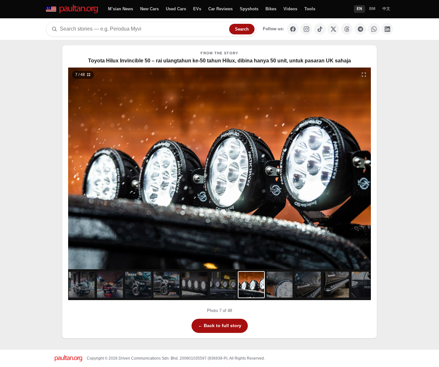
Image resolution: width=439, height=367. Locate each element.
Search (242, 29)
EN (359, 8)
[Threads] (347, 29)
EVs (197, 8)
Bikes (270, 8)
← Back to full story (219, 325)
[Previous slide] (106, 168)
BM (372, 8)
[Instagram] (306, 29)
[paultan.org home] (72, 9)
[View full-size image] (364, 75)
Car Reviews (220, 8)
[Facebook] (293, 29)
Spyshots (249, 8)
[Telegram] (360, 29)
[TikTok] (320, 29)
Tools (309, 8)
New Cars (149, 8)
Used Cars (176, 8)
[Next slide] (333, 168)
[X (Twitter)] (333, 29)
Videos (290, 8)
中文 (386, 8)
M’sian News (120, 8)
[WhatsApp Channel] (374, 29)
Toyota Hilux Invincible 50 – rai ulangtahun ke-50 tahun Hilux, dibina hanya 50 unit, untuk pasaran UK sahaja (219, 60)
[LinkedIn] (387, 29)
